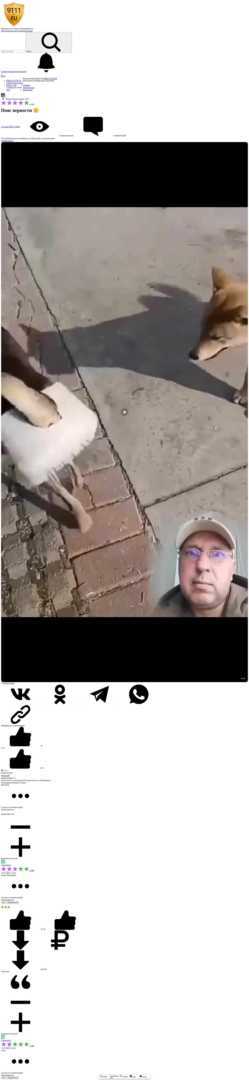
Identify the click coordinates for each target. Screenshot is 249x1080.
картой (43, 969)
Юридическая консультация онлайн (17, 31)
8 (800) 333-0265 (50, 78)
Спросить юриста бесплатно (14, 71)
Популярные (6, 783)
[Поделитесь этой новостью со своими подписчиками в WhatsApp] (138, 703)
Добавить (125, 1076)
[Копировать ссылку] (124, 714)
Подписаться (6, 773)
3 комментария (7, 683)
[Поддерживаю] (20, 929)
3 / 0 (3, 748)
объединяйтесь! (26, 28)
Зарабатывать (7, 141)
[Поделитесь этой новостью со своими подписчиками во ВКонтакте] (20, 703)
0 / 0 (5, 770)
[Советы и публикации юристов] (14, 26)
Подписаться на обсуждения (38, 780)
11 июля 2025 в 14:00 (10, 127)
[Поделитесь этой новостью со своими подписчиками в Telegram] (99, 703)
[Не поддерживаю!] (65, 929)
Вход (3, 76)
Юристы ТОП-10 (13, 80)
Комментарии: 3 (8, 778)
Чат (3, 902)
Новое (11, 85)
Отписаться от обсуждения (13, 780)
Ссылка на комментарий (12, 807)
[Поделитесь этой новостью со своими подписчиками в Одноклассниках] (60, 703)
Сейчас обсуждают (14, 83)
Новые (16, 783)
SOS (8, 90)
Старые (22, 783)
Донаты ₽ (5, 775)
